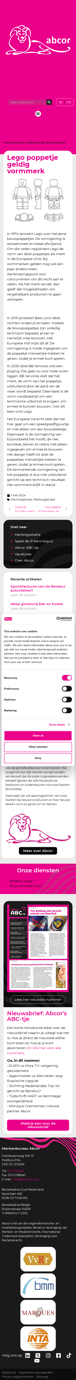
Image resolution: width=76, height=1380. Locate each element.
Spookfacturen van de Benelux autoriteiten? (37, 588)
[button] (38, 114)
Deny (38, 757)
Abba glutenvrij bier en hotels (36, 604)
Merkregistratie (35, 142)
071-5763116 (15, 1171)
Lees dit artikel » (23, 595)
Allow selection (38, 746)
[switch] (67, 688)
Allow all (38, 735)
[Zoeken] (49, 102)
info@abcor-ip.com (25, 1179)
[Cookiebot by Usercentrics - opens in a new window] (56, 619)
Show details (57, 724)
